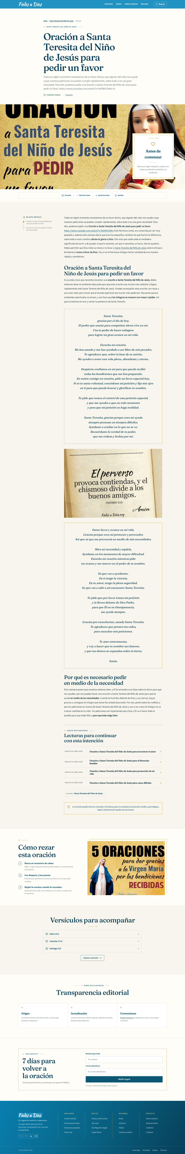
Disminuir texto (84, 195)
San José (95, 1123)
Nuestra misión (152, 1123)
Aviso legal (136, 1150)
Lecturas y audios (125, 1132)
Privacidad (146, 1150)
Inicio (45, 21)
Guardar (121, 195)
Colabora (149, 1127)
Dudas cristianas (131, 4)
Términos (163, 1150)
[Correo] (36, 1136)
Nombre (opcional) (93, 1053)
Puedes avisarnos (126, 1017)
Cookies (155, 1150)
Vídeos (121, 1127)
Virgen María (96, 1132)
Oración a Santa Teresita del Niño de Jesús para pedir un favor (39, 222)
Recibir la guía (124, 1079)
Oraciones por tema (71, 1123)
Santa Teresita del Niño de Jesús (61, 21)
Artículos (122, 1123)
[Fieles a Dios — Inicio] (30, 4)
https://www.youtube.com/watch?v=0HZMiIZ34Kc (89, 230)
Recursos (144, 4)
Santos (118, 4)
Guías (121, 1118)
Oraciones (109, 4)
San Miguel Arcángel (99, 1127)
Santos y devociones (99, 1118)
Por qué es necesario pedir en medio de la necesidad (39, 229)
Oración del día (70, 1118)
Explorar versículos (90, 958)
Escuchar (68, 195)
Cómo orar (68, 1132)
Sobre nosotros (152, 1118)
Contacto (149, 1132)
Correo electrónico (93, 1066)
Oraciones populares (72, 1127)
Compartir (69, 95)
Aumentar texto (103, 195)
